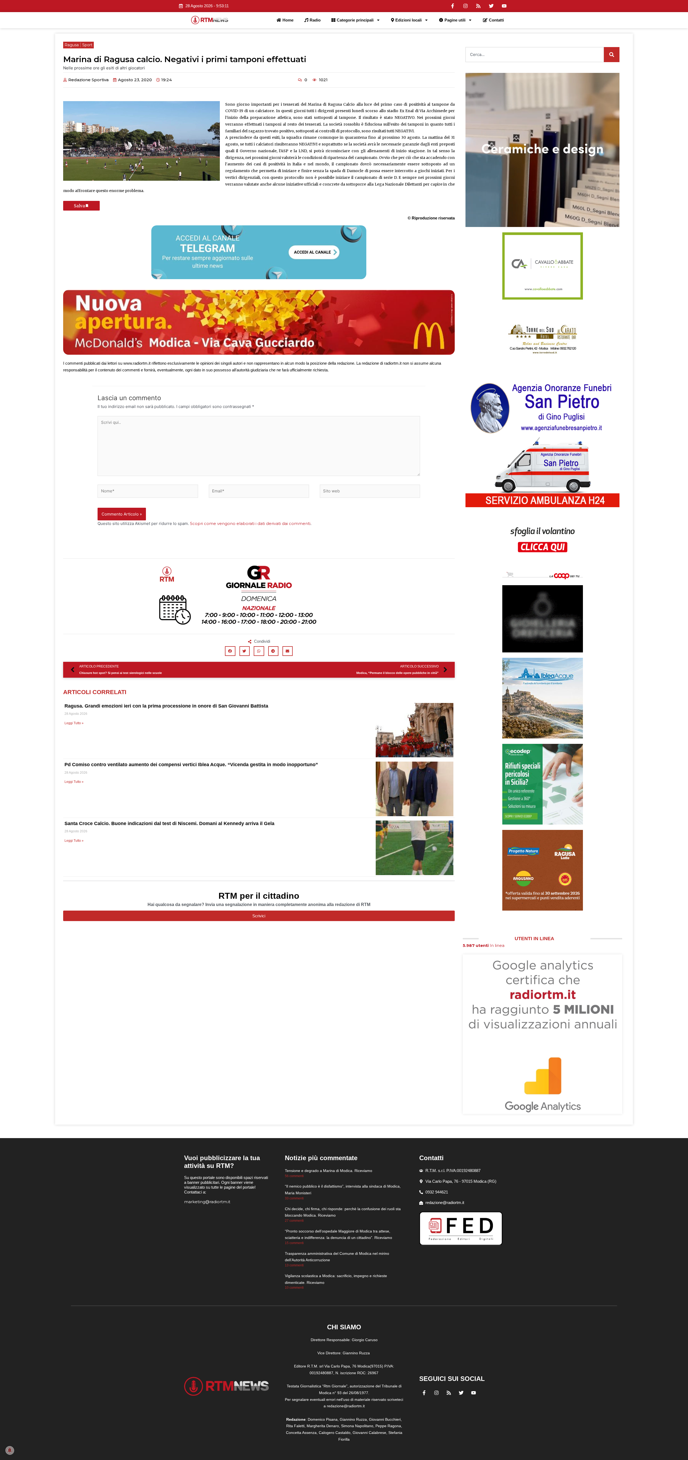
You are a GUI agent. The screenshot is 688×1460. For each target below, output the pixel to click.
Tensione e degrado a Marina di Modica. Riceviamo (328, 1170)
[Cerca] (611, 54)
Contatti (496, 20)
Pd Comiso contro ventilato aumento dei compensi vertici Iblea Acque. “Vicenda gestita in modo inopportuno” (191, 764)
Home (287, 20)
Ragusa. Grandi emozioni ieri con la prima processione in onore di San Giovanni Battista (166, 706)
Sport (87, 44)
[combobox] (534, 54)
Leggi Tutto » (74, 723)
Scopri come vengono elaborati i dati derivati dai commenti (250, 523)
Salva (79, 205)
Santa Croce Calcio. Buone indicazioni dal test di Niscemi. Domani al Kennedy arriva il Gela (169, 823)
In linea (483, 945)
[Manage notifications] (9, 1450)
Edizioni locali (408, 20)
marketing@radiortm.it (207, 1201)
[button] (230, 651)
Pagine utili (455, 20)
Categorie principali (355, 20)
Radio (315, 20)
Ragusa (71, 44)
